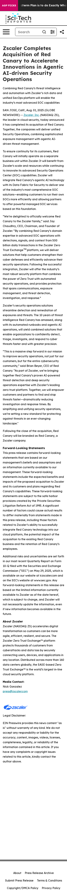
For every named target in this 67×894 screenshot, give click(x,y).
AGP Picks (9, 5)
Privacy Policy (51, 888)
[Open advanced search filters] (52, 32)
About (17, 873)
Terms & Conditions (49, 880)
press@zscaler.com (15, 691)
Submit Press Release (19, 880)
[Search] (44, 32)
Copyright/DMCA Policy (22, 888)
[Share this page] (61, 31)
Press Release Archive (39, 873)
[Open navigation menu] (6, 31)
